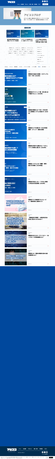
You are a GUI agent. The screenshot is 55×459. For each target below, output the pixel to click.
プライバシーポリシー (19, 457)
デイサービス (30, 47)
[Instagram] (43, 1)
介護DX (16, 53)
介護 (25, 53)
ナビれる (18, 47)
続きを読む (44, 66)
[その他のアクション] (48, 71)
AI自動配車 (32, 51)
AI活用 (11, 49)
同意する (51, 457)
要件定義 (16, 51)
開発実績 (15, 66)
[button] (49, 66)
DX (20, 53)
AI (18, 54)
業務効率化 (12, 47)
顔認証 (24, 49)
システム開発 (18, 49)
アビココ (10, 51)
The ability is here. (11, 451)
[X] (45, 1)
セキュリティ (30, 49)
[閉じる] (53, 457)
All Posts (6, 66)
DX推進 (26, 51)
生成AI (21, 51)
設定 (47, 457)
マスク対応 (23, 54)
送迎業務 (24, 47)
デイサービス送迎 (27, 66)
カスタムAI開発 (31, 53)
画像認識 (11, 53)
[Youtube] (47, 1)
